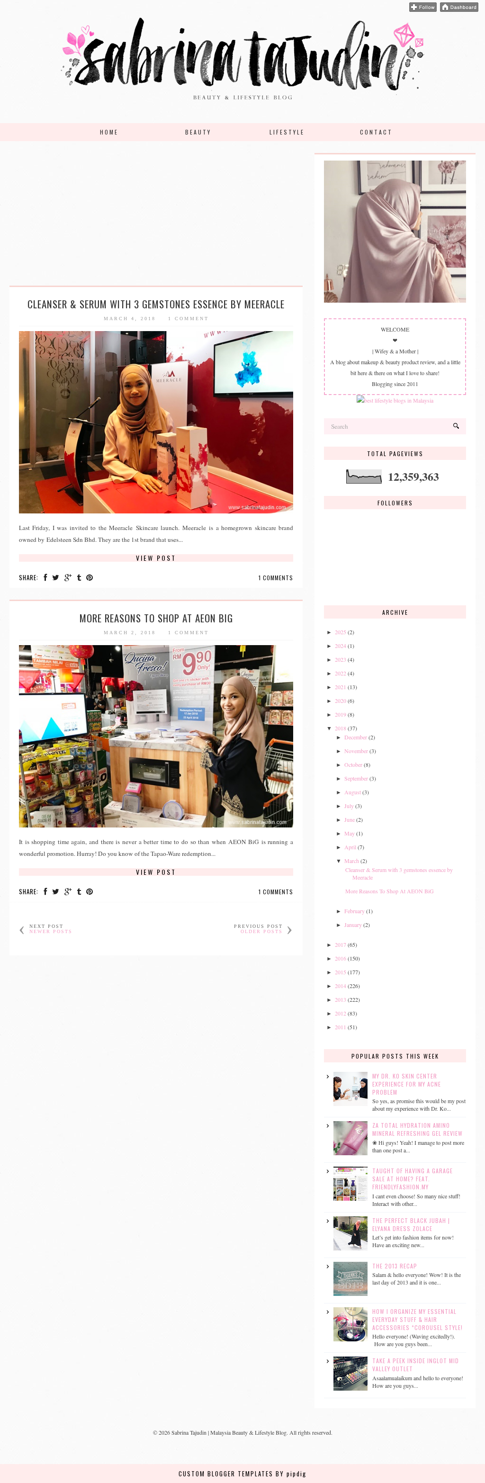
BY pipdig (291, 1473)
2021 (340, 687)
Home (109, 132)
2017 (340, 944)
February (354, 911)
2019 (340, 714)
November (356, 751)
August (352, 792)
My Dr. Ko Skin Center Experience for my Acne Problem (406, 1084)
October (353, 764)
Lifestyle (287, 132)
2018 (340, 728)
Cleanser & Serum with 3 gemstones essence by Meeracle (156, 304)
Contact (376, 132)
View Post (156, 558)
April (350, 847)
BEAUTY (198, 132)
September (356, 778)
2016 (340, 958)
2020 (340, 700)
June (349, 819)
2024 (340, 645)
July (349, 805)
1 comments (276, 578)
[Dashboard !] (459, 9)
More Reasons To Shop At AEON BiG (156, 618)
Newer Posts (50, 931)
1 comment (188, 318)
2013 (340, 999)
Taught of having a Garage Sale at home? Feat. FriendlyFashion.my (412, 1179)
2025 (340, 632)
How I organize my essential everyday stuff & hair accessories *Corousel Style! (417, 1319)
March (351, 860)
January (353, 924)
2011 (340, 1027)
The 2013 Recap (394, 1266)
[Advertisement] (156, 219)
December (355, 737)
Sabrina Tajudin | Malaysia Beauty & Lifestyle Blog (229, 1432)
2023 (340, 659)
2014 (340, 985)
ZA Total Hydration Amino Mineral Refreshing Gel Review (417, 1129)
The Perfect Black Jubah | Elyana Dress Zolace (411, 1224)
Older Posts (262, 931)
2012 (340, 1013)
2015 (340, 972)
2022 (340, 673)
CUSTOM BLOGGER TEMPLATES (226, 1473)
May (349, 833)
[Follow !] (423, 9)
